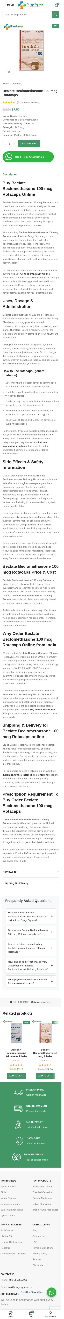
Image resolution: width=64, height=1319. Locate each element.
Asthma (16, 83)
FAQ (34, 1242)
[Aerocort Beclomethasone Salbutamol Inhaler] (16, 1033)
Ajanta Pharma (9, 1186)
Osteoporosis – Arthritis (13, 1253)
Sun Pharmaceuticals (12, 1209)
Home (6, 83)
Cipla (3, 1192)
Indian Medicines (41, 1204)
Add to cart (28, 143)
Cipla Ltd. (29, 123)
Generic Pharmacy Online (35, 273)
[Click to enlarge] (9, 72)
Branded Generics (42, 1192)
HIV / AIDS (6, 1236)
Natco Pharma (8, 1198)
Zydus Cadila (8, 1215)
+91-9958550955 (18, 1279)
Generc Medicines (42, 1198)
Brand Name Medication (45, 1209)
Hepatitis (5, 1247)
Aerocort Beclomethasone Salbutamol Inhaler (16, 1053)
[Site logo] (31, 5)
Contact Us (38, 1236)
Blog (34, 1230)
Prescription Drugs (42, 1186)
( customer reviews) (28, 102)
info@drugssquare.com (20, 1287)
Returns (36, 1259)
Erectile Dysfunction (11, 1242)
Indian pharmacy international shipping (26, 774)
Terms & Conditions (42, 1247)
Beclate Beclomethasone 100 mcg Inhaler (45, 1053)
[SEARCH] (55, 14)
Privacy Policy (39, 1253)
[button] (30, 916)
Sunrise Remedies (10, 1204)
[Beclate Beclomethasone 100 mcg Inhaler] (45, 1033)
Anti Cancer (7, 1230)
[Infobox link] (30, 1092)
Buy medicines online (42, 709)
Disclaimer (38, 1265)
